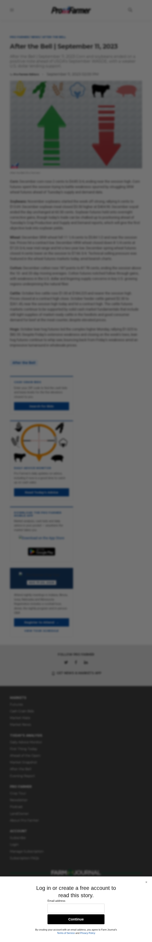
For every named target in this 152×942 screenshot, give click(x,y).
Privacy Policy (87, 933)
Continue (76, 919)
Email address (56, 900)
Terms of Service (66, 933)
